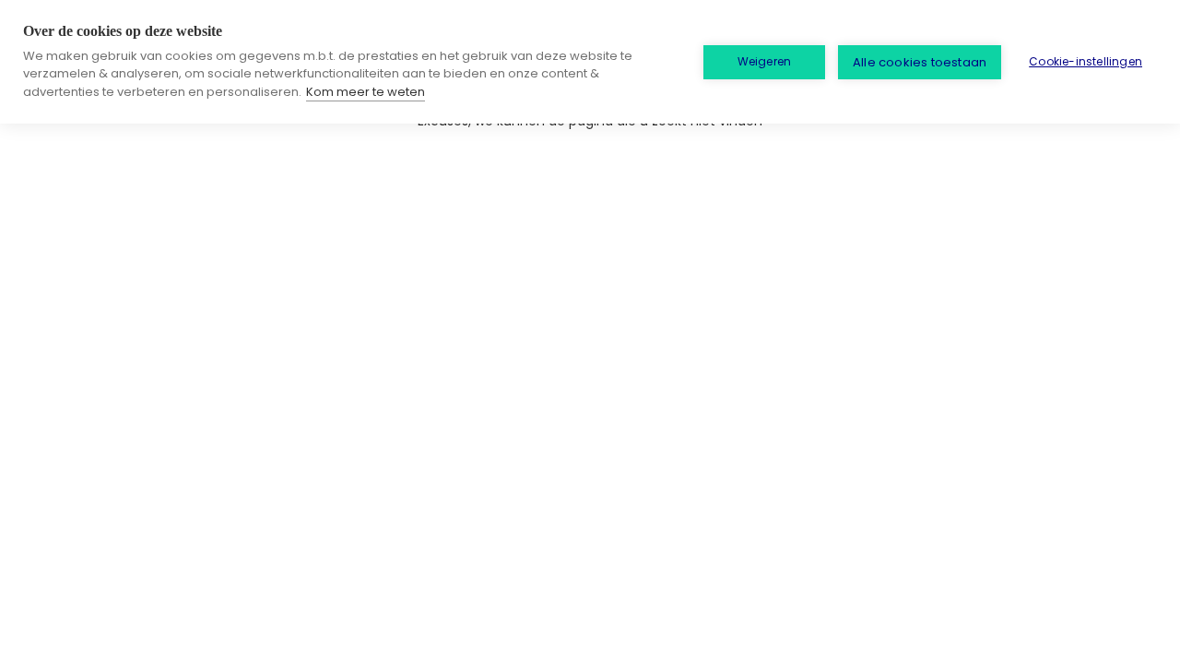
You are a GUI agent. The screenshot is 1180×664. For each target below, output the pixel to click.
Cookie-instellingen (1085, 61)
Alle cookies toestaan (919, 62)
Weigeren (765, 61)
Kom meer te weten (365, 92)
